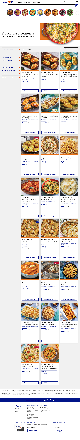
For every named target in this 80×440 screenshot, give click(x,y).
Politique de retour (18, 411)
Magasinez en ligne (31, 408)
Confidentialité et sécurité (37, 437)
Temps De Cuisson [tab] (7, 67)
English (16, 437)
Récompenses (27, 2)
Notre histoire (30, 407)
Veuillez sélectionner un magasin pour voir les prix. (30, 78)
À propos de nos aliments (45, 408)
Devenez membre (33, 430)
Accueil (3, 21)
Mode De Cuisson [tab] (7, 64)
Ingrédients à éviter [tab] (8, 77)
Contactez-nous (18, 408)
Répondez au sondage (59, 431)
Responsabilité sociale (32, 415)
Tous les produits (14, 21)
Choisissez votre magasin (30, 90)
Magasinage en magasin (32, 410)
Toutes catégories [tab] (8, 49)
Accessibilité (22, 437)
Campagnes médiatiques (32, 417)
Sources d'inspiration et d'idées (44, 411)
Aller (77, 5)
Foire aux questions (19, 410)
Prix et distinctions (31, 414)
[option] (10, 13)
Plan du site (28, 437)
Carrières (29, 413)
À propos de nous (35, 2)
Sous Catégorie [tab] (7, 57)
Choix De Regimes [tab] (7, 60)
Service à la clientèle (18, 406)
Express (29, 411)
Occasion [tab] (5, 73)
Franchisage (29, 418)
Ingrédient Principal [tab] (8, 70)
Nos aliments (19, 2)
